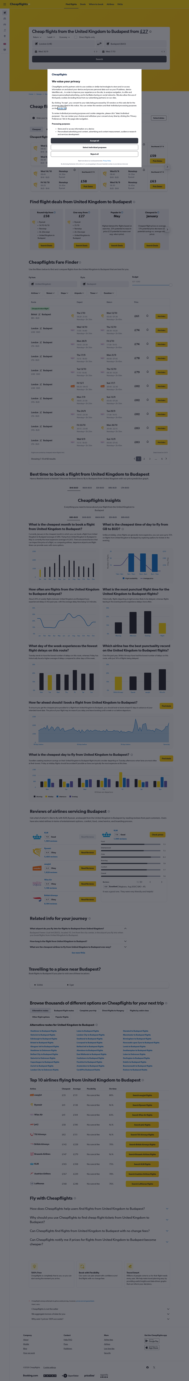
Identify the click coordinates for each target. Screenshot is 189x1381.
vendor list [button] (62, 108)
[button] (94, 140)
